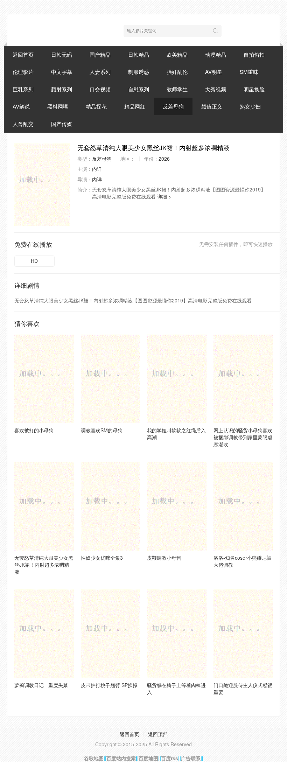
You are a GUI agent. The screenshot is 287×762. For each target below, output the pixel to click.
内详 (97, 168)
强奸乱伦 (177, 71)
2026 (164, 158)
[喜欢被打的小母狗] (44, 378)
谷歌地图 (94, 758)
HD (34, 260)
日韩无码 (61, 54)
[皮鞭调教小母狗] (176, 506)
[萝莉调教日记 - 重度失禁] (44, 633)
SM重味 (249, 71)
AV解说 (21, 106)
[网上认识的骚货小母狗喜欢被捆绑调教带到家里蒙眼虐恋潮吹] (243, 378)
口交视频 (100, 89)
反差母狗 (173, 106)
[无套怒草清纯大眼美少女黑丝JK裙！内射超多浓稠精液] (42, 184)
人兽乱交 (23, 123)
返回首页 (23, 54)
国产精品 (100, 54)
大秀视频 (215, 89)
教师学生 (177, 89)
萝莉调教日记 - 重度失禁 (41, 684)
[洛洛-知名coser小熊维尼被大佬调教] (243, 506)
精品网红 (134, 106)
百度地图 (148, 758)
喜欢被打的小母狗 (34, 430)
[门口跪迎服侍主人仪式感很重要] (243, 633)
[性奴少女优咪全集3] (110, 506)
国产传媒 (61, 123)
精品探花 (96, 106)
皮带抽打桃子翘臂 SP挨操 (109, 684)
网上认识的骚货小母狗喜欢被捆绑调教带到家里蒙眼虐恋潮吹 (243, 437)
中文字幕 (61, 71)
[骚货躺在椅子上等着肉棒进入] (176, 633)
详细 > (164, 196)
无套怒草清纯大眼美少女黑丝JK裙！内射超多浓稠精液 (43, 564)
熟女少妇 (250, 106)
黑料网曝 (57, 106)
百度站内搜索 (121, 758)
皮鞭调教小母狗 (164, 557)
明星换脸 (254, 89)
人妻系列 (100, 71)
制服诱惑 (138, 71)
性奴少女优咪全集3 (102, 557)
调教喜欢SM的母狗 (101, 430)
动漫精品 (215, 54)
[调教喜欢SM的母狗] (110, 378)
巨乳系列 (23, 89)
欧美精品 (177, 54)
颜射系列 (61, 89)
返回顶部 (158, 733)
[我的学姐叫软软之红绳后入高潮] (176, 378)
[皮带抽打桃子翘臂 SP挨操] (110, 633)
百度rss (169, 758)
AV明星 (213, 71)
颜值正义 (211, 106)
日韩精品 (138, 54)
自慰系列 (138, 89)
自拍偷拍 (254, 54)
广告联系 (191, 758)
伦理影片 (23, 71)
